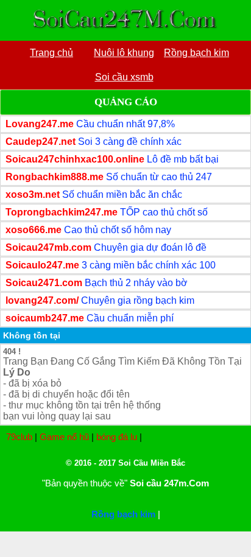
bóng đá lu (116, 437)
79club (19, 437)
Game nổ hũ (64, 437)
